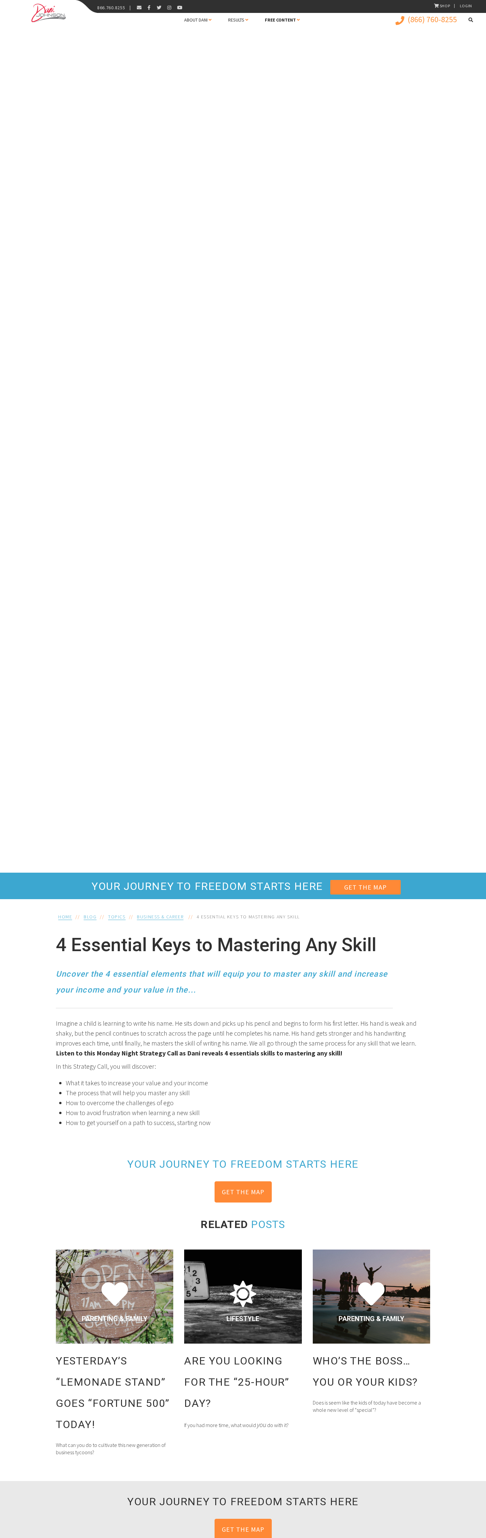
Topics (117, 917)
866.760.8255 (111, 8)
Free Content (280, 20)
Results (236, 20)
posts (268, 1224)
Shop (445, 5)
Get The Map (365, 887)
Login (466, 5)
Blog (90, 917)
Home (65, 917)
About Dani (196, 20)
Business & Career (160, 917)
